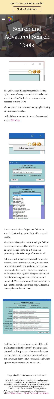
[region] (27, 7)
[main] (27, 36)
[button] (3, 18)
